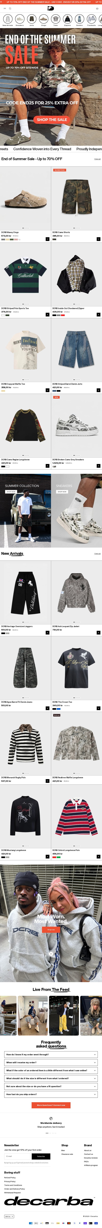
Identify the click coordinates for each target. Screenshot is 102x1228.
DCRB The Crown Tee (62, 702)
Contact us (88, 1154)
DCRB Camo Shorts (61, 232)
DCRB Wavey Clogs (10, 232)
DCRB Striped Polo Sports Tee (15, 308)
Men (63, 1150)
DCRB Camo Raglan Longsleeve (15, 460)
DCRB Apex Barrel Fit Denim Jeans (16, 702)
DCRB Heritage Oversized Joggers (17, 626)
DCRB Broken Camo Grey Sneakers (68, 460)
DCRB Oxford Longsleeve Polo (66, 850)
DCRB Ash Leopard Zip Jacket (65, 626)
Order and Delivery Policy (14, 1189)
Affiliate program (91, 1165)
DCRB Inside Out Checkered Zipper (68, 308)
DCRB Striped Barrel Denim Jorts (67, 384)
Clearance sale (67, 1154)
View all (97, 159)
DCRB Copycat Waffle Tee (13, 384)
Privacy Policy (9, 1181)
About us (87, 1150)
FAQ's (86, 1161)
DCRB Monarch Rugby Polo (13, 777)
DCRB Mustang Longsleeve (13, 850)
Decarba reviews (91, 1158)
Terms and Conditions (13, 1185)
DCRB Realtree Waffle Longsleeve (67, 777)
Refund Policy (9, 1178)
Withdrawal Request (12, 1193)
